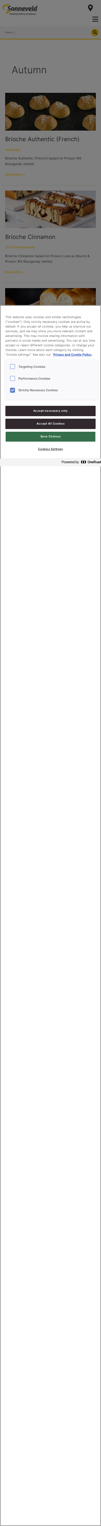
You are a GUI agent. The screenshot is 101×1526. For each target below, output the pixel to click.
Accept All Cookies (50, 423)
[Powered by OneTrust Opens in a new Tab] (80, 463)
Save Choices (50, 436)
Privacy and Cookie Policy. (72, 354)
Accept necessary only (50, 410)
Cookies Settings (50, 449)
